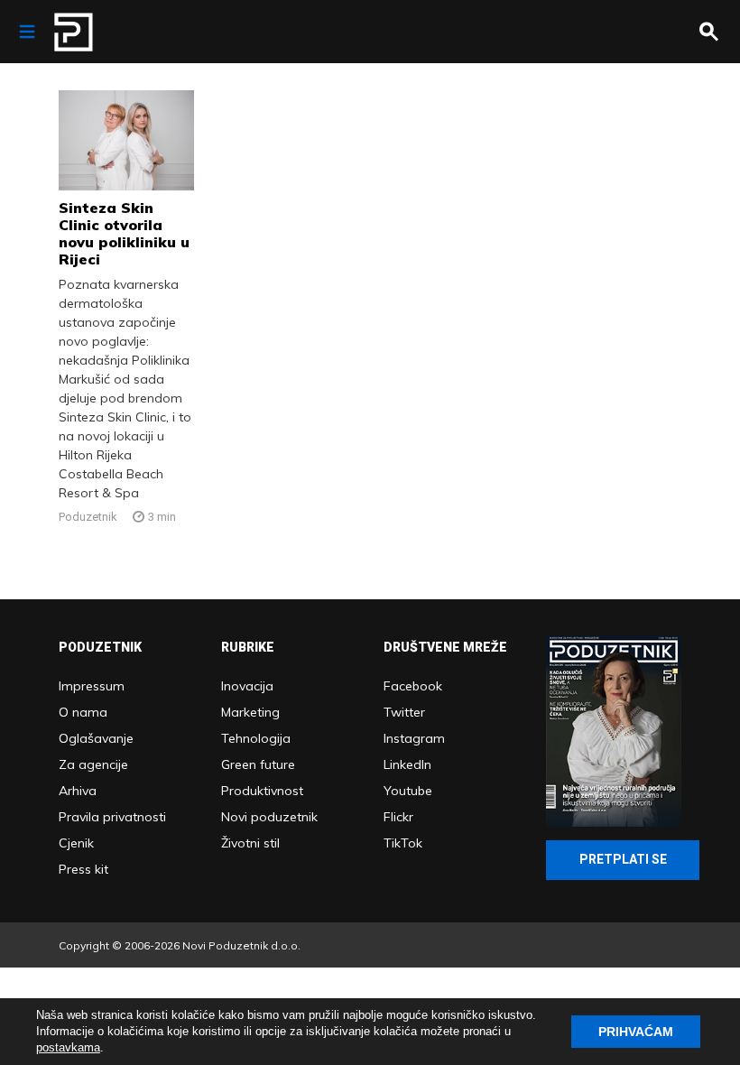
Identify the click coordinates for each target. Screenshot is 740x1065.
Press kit (83, 869)
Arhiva (78, 791)
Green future (258, 764)
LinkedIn (407, 764)
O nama (83, 712)
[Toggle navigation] (27, 32)
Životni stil (250, 843)
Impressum (92, 686)
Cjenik (76, 843)
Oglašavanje (96, 738)
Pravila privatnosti (112, 817)
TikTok (403, 843)
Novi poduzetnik (269, 817)
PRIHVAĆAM (635, 1031)
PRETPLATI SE (623, 859)
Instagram (414, 738)
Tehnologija (256, 738)
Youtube (408, 791)
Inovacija (247, 686)
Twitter (404, 712)
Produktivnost (262, 791)
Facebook (413, 686)
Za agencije (93, 764)
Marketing (250, 712)
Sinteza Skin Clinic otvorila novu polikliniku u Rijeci (124, 233)
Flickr (398, 817)
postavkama (68, 1047)
